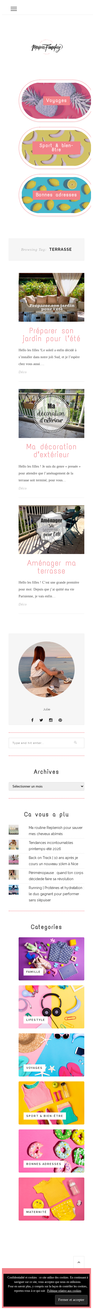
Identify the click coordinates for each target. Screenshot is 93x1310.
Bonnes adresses (56, 195)
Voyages (56, 100)
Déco (23, 372)
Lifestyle (35, 1020)
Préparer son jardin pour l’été (51, 335)
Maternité (36, 1212)
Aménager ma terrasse (51, 567)
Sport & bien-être (56, 147)
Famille (33, 972)
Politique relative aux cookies (64, 1291)
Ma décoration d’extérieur (52, 451)
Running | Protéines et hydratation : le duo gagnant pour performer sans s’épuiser (56, 894)
